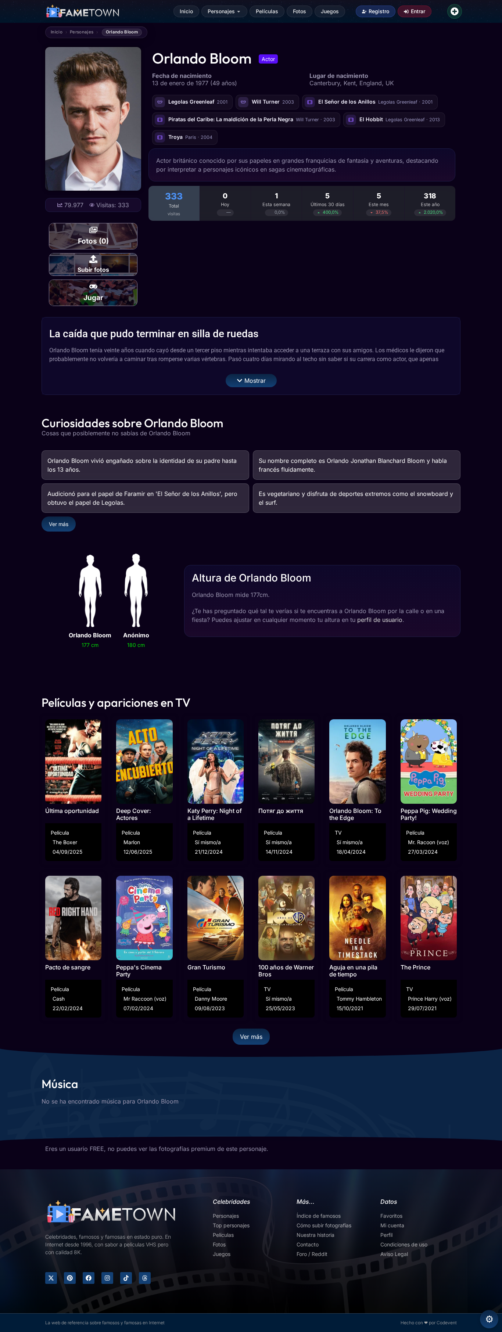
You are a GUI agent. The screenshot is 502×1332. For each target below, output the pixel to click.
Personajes (221, 11)
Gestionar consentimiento (489, 1319)
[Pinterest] (70, 1278)
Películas (267, 11)
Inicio (186, 11)
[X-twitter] (51, 1278)
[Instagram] (107, 1278)
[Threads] (145, 1278)
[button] (251, 380)
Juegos (330, 11)
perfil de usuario (379, 619)
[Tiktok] (126, 1278)
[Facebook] (88, 1278)
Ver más (58, 524)
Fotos (299, 11)
